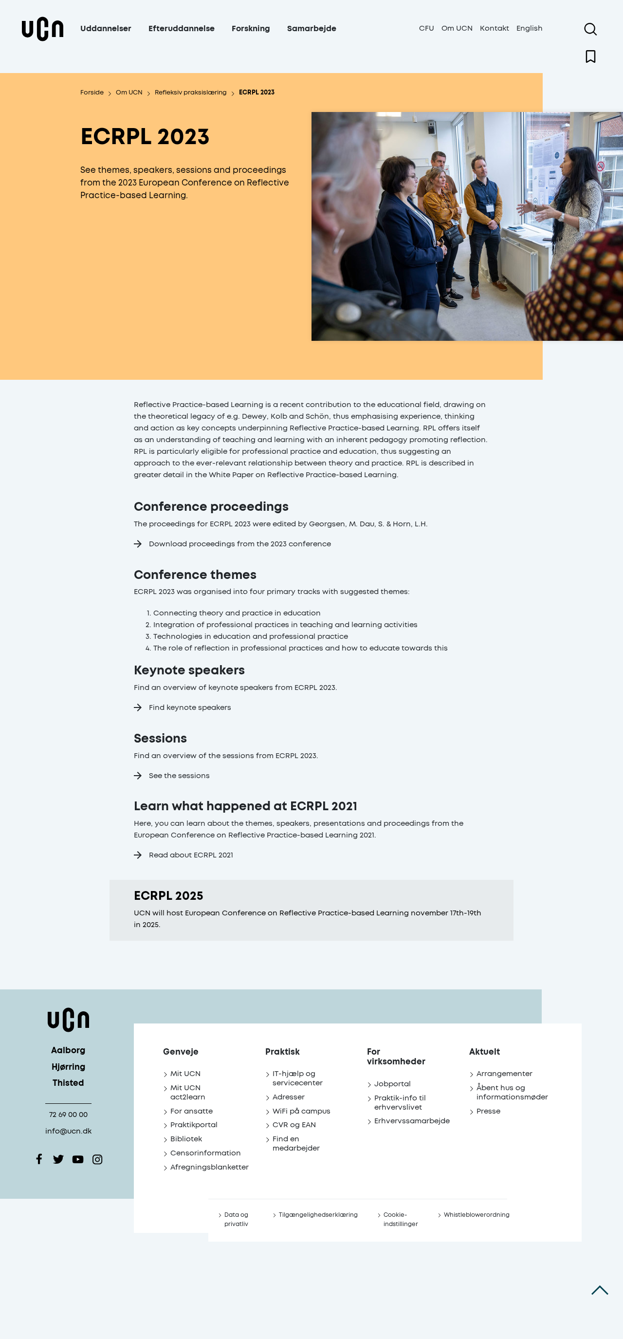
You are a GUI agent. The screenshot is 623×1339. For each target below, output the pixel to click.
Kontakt (494, 28)
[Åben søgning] (590, 29)
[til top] (599, 1290)
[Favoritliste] (590, 56)
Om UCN (457, 28)
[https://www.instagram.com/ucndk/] (97, 1159)
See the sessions (179, 776)
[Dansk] (42, 40)
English (529, 28)
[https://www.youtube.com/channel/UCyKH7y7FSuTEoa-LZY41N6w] (78, 1159)
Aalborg (68, 1051)
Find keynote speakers (190, 707)
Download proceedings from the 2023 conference (240, 544)
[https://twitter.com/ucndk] (58, 1159)
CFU (426, 28)
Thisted (68, 1083)
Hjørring (68, 1067)
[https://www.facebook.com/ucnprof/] (39, 1159)
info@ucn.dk (68, 1131)
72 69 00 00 (68, 1114)
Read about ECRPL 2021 (191, 855)
